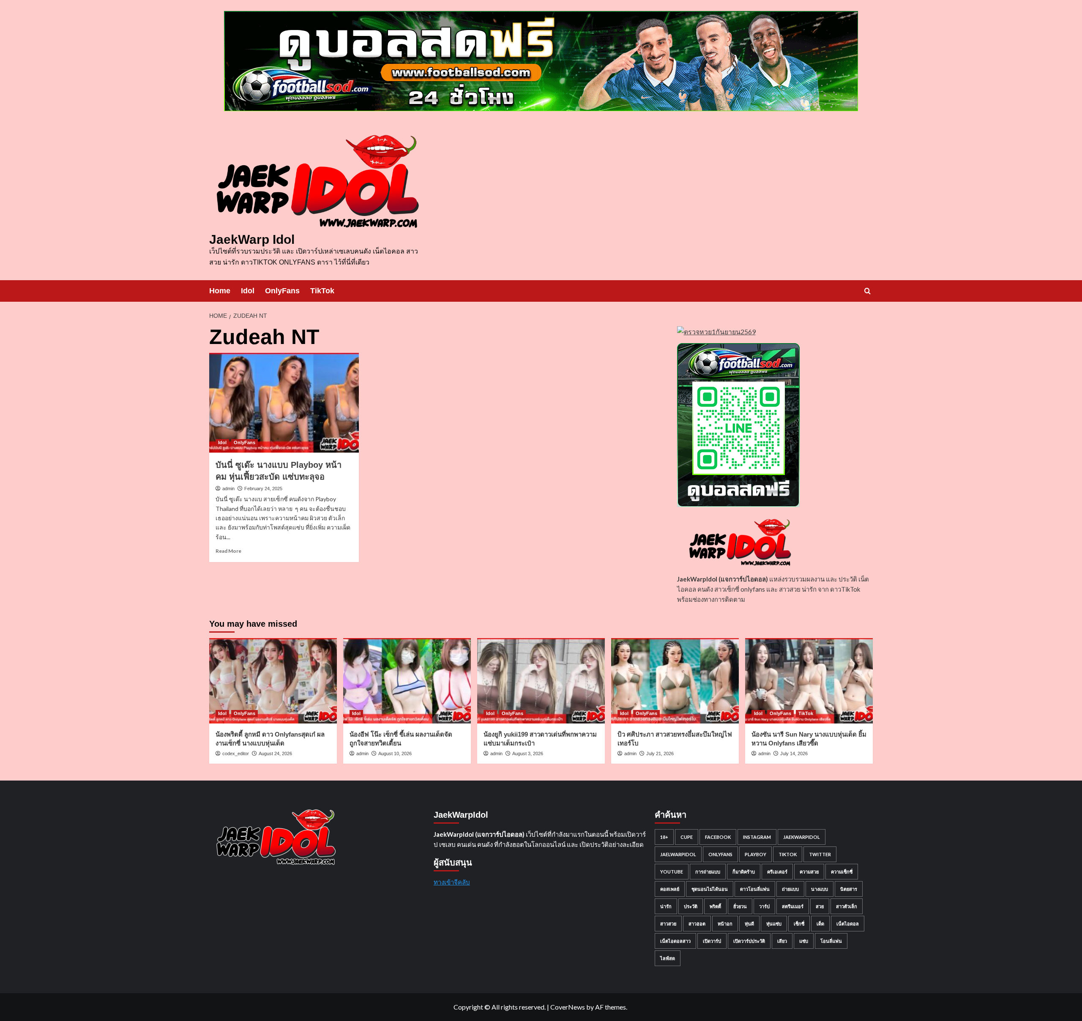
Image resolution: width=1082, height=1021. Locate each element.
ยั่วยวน (740, 906)
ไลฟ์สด (667, 958)
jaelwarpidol (678, 854)
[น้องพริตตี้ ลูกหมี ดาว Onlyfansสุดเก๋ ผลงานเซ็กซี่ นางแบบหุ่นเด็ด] (273, 680)
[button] (867, 291)
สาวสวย (668, 923)
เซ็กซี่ (799, 923)
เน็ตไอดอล (847, 923)
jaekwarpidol (801, 837)
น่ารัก (666, 906)
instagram (757, 837)
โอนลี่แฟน (831, 941)
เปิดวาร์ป (712, 941)
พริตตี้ (715, 906)
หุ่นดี (749, 923)
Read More (228, 551)
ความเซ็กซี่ (841, 871)
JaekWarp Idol (252, 239)
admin (228, 488)
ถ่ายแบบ (790, 889)
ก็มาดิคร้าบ (743, 871)
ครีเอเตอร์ (777, 871)
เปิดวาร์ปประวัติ (749, 941)
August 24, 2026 (275, 753)
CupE (686, 837)
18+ (664, 837)
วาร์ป (764, 906)
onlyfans (720, 854)
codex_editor (235, 753)
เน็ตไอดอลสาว (675, 941)
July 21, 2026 (660, 753)
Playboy (755, 854)
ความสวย (809, 871)
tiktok (788, 854)
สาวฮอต (697, 923)
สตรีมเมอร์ (792, 906)
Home (219, 291)
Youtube (671, 871)
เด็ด (820, 923)
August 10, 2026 (395, 753)
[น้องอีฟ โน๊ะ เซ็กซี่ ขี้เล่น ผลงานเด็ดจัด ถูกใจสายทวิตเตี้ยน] (407, 680)
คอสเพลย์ (669, 889)
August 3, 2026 (527, 753)
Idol (247, 291)
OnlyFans (282, 291)
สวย (820, 906)
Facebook (718, 837)
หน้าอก (725, 923)
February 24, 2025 (263, 488)
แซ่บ (803, 941)
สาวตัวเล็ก (846, 906)
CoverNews (567, 1007)
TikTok (322, 291)
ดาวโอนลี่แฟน (755, 889)
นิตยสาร (848, 889)
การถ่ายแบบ (707, 871)
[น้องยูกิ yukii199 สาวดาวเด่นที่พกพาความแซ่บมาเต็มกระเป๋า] (541, 680)
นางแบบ (819, 889)
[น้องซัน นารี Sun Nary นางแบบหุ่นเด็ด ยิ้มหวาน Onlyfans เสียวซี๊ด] (809, 680)
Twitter (820, 854)
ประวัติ (690, 906)
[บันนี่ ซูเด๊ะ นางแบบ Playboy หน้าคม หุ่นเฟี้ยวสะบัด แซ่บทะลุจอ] (284, 403)
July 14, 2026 (794, 753)
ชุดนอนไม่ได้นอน (709, 889)
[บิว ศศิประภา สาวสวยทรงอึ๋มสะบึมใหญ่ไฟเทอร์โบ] (675, 680)
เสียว (782, 941)
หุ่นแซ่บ (773, 923)
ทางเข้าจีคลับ (452, 882)
